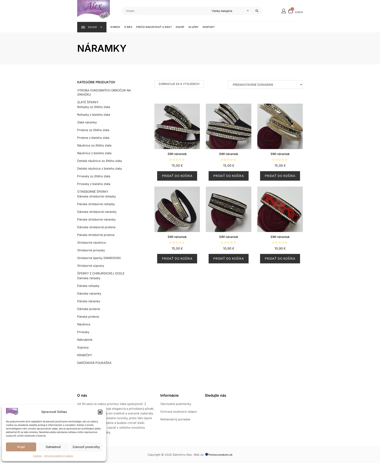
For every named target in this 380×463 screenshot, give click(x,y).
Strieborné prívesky (91, 250)
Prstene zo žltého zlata (93, 130)
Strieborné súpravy (90, 266)
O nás (128, 26)
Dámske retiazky (88, 278)
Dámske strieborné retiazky (96, 196)
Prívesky (83, 332)
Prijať (21, 447)
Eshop (180, 26)
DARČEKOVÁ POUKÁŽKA (94, 363)
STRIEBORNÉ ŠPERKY (92, 191)
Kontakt (209, 26)
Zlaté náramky (87, 122)
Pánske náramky (88, 301)
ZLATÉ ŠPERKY (88, 102)
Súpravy (83, 347)
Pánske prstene (88, 316)
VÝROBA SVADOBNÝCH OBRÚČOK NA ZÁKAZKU (104, 92)
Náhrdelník (84, 340)
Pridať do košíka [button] (177, 176)
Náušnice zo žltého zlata (94, 145)
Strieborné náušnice (91, 242)
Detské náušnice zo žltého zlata (99, 161)
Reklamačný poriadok (175, 419)
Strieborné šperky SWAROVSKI (99, 258)
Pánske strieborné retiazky (96, 204)
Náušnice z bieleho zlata (94, 153)
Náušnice (83, 324)
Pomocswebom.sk (220, 454)
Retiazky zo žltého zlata (93, 107)
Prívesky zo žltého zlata (93, 176)
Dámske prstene (88, 309)
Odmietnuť (53, 447)
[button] (100, 412)
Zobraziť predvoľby (86, 447)
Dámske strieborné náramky (97, 212)
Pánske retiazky (88, 286)
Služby (193, 26)
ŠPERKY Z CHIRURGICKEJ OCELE (100, 273)
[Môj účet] (283, 10)
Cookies (37, 455)
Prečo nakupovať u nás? (154, 26)
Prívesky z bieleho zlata (93, 184)
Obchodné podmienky (175, 404)
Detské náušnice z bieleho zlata (99, 168)
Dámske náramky (89, 293)
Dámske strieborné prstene (96, 227)
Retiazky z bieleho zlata (93, 114)
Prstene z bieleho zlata (93, 138)
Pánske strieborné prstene (96, 235)
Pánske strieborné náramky (96, 219)
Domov (115, 26)
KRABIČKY (84, 355)
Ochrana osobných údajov (58, 455)
